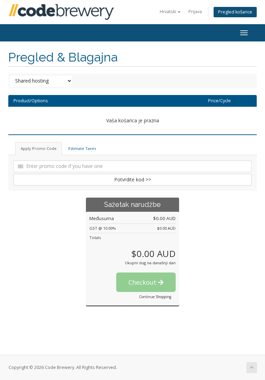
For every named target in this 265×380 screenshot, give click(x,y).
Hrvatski (168, 12)
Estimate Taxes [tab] (82, 148)
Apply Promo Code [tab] (39, 148)
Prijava (195, 12)
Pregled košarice (235, 12)
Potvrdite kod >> (132, 179)
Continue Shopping (155, 296)
